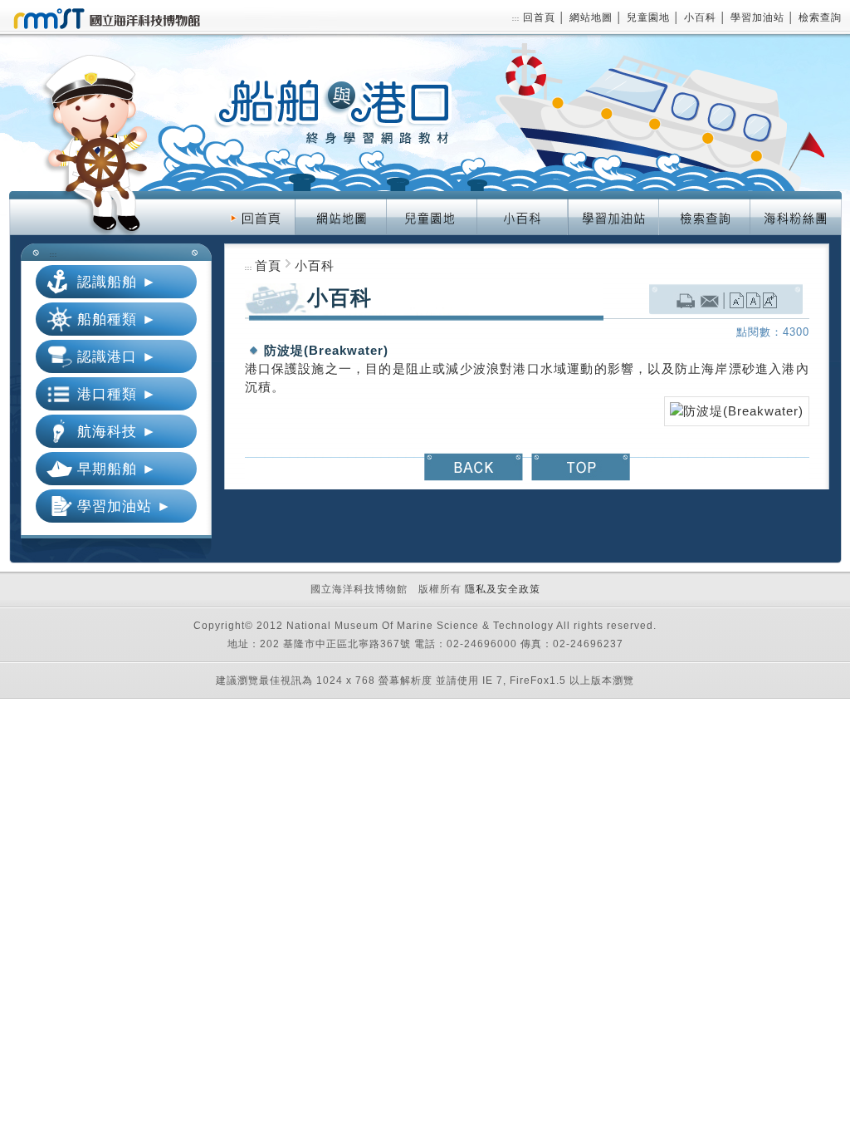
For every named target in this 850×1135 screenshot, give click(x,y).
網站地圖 (592, 17)
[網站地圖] (340, 200)
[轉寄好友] (710, 301)
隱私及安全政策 (502, 589)
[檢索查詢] (704, 200)
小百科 (702, 17)
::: (516, 19)
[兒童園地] (431, 200)
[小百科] (522, 200)
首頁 (268, 266)
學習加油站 (759, 17)
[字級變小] (737, 301)
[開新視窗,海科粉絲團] (796, 200)
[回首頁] (256, 200)
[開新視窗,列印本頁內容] (685, 301)
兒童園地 (650, 17)
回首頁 (541, 17)
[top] (580, 462)
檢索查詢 (820, 17)
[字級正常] (753, 301)
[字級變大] (770, 301)
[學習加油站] (613, 200)
